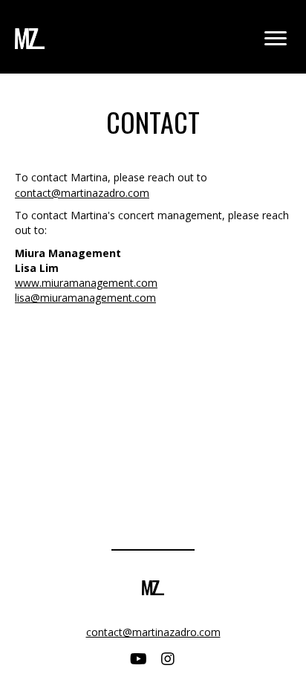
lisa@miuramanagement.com (85, 298)
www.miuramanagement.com (86, 283)
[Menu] (275, 38)
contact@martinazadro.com (82, 193)
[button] (138, 659)
